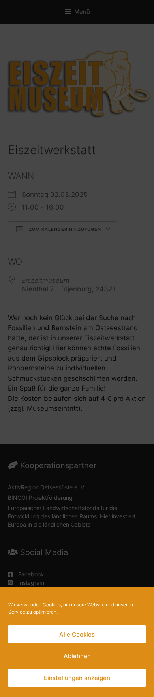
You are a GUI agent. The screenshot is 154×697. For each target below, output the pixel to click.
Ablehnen (77, 656)
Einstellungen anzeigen (77, 678)
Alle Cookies (77, 634)
